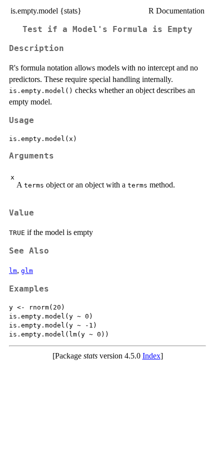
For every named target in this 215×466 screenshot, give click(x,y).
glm (27, 270)
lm (13, 270)
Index (151, 356)
